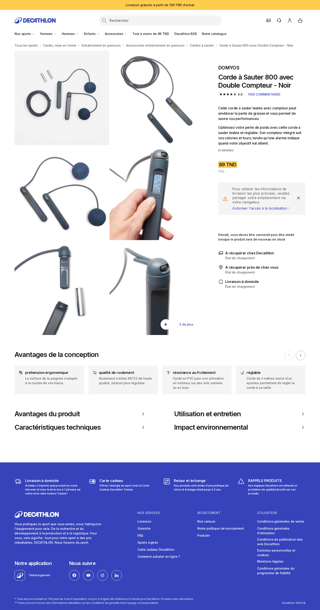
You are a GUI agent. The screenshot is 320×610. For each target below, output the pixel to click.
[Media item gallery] (109, 193)
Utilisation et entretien (207, 414)
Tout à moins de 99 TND (150, 34)
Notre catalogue (214, 34)
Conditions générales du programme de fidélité (275, 571)
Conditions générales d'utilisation (273, 531)
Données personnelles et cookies (276, 552)
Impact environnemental (211, 427)
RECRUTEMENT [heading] (209, 513)
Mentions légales (270, 561)
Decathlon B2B (185, 34)
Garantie (144, 528)
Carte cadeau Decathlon (155, 549)
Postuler (203, 535)
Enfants (90, 34)
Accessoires (114, 34)
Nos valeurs (206, 521)
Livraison (144, 521)
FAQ (140, 535)
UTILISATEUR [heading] (267, 513)
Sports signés (147, 542)
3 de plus (186, 324)
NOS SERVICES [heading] (148, 513)
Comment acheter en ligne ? (158, 556)
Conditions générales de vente (280, 521)
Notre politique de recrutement (220, 528)
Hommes (69, 34)
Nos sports (23, 34)
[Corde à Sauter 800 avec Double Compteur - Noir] (62, 98)
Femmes (46, 34)
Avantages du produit (47, 414)
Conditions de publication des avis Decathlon (280, 542)
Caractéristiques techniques (58, 427)
